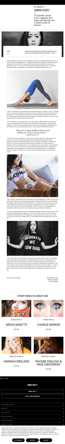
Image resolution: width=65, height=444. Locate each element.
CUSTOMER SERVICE (7, 404)
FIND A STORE (5, 412)
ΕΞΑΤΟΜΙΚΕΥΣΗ (18, 440)
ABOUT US (4, 408)
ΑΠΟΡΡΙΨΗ (32, 440)
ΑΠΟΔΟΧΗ (45, 440)
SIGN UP (49, 279)
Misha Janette (16, 325)
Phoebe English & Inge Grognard (48, 362)
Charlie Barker (48, 325)
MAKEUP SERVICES (7, 416)
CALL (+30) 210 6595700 (32, 396)
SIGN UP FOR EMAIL (7, 420)
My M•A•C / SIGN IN (6, 424)
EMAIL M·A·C (32, 391)
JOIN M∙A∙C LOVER (4, 378)
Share (8, 51)
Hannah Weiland (16, 361)
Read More (16, 329)
